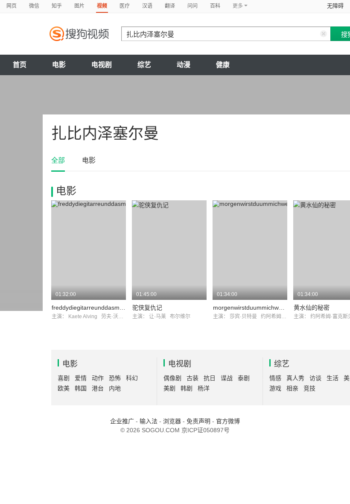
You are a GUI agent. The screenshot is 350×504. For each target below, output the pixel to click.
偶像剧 (172, 378)
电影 (59, 64)
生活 (332, 378)
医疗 (125, 6)
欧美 (64, 388)
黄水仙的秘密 (312, 307)
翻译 (170, 6)
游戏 (275, 388)
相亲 (292, 388)
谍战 (227, 378)
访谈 (315, 378)
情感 (275, 378)
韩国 (81, 388)
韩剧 (186, 388)
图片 (79, 6)
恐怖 (115, 378)
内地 (115, 388)
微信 (34, 6)
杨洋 (204, 388)
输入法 (149, 421)
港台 (98, 388)
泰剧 (244, 378)
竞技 (309, 388)
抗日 (210, 378)
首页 (19, 64)
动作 (98, 378)
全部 (58, 160)
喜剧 (64, 378)
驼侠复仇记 (147, 307)
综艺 (144, 64)
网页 (11, 6)
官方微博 (228, 421)
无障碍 (335, 6)
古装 (192, 378)
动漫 (183, 64)
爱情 (81, 378)
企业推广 (122, 421)
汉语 (147, 6)
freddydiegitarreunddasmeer (90, 307)
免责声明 (198, 421)
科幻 (132, 378)
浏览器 (172, 421)
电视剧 (101, 64)
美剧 (169, 388)
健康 (223, 64)
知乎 (57, 6)
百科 (215, 6)
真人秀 (295, 378)
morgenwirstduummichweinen (253, 307)
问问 (192, 6)
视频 (102, 6)
